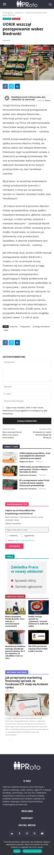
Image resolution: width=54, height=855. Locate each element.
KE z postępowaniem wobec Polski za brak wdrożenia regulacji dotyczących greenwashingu (34, 483)
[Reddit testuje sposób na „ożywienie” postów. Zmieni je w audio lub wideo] (38, 607)
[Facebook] (5, 86)
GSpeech (47, 100)
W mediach (16, 19)
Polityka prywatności (32, 851)
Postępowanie (25, 327)
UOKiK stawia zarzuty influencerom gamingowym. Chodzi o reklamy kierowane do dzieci (34, 469)
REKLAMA (27, 811)
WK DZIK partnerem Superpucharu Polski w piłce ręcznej (38, 648)
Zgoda (17, 851)
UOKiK (6, 330)
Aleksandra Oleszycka (28, 475)
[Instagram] (27, 833)
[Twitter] (11, 86)
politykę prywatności (28, 540)
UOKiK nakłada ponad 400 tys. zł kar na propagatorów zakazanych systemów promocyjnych (34, 455)
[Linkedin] (17, 86)
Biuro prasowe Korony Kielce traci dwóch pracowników (12, 435)
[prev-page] (4, 493)
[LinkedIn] (12, 833)
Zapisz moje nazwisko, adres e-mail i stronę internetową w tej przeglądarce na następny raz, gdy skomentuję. (25, 410)
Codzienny (13, 535)
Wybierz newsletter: (13, 523)
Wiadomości (8, 461)
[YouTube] (42, 833)
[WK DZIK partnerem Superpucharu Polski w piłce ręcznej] (38, 637)
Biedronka (14, 327)
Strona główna (8, 13)
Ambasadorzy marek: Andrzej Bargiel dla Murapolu (42, 435)
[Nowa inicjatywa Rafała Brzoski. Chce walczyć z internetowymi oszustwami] (15, 607)
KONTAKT (27, 818)
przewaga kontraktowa (41, 327)
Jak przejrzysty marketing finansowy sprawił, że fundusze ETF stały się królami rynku (26, 682)
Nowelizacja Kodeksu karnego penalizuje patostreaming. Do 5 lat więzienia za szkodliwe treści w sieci (15, 652)
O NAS (27, 780)
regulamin (18, 540)
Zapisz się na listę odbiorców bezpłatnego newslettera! (20, 512)
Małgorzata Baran (26, 462)
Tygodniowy (29, 535)
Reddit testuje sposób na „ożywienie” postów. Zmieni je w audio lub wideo (38, 621)
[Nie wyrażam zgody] (50, 846)
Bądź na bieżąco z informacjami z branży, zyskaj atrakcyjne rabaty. (24, 518)
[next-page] (8, 493)
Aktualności (19, 13)
